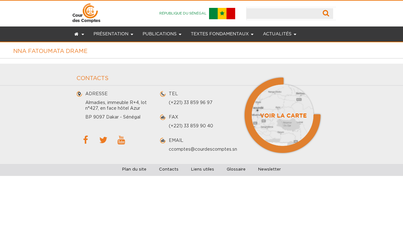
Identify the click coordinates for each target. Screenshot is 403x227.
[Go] (326, 13)
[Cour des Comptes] (86, 11)
